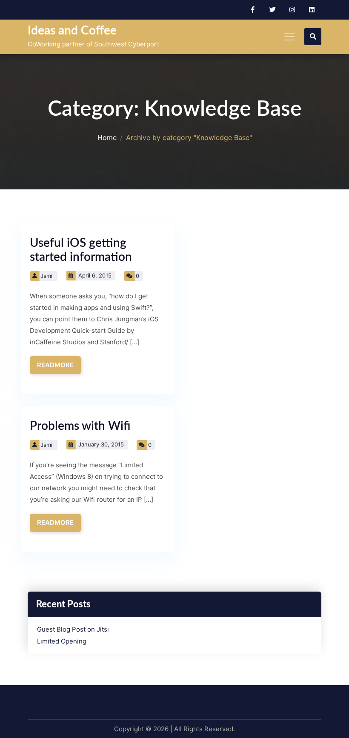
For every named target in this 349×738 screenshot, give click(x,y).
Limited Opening (61, 641)
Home (107, 138)
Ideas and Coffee (72, 31)
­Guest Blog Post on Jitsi (73, 629)
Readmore (55, 365)
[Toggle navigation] (289, 36)
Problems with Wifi (80, 426)
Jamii (47, 275)
